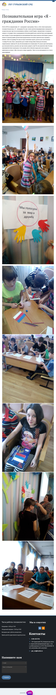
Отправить (6, 677)
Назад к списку (5, 9)
